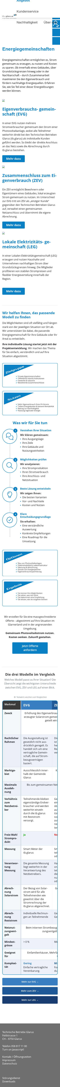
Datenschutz (9, 1063)
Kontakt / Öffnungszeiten (16, 1056)
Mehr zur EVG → (30, 981)
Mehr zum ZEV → (30, 990)
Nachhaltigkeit (27, 22)
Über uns (50, 22)
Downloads (8, 1081)
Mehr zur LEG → (30, 999)
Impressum (9, 1060)
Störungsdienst (11, 1078)
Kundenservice (28, 11)
